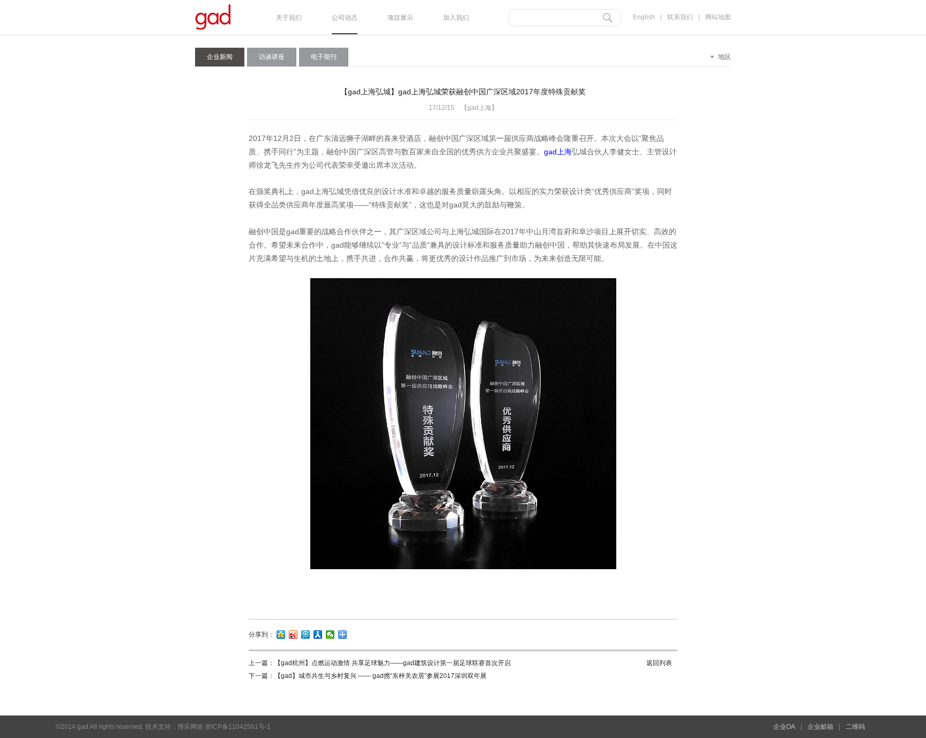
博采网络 (190, 726)
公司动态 (344, 17)
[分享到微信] (330, 634)
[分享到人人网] (318, 634)
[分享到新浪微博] (293, 634)
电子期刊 (324, 57)
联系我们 (680, 17)
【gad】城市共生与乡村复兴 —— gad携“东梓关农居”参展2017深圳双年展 (380, 676)
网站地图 (718, 17)
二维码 (855, 726)
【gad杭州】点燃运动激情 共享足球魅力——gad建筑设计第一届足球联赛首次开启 (392, 663)
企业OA (784, 726)
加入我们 (456, 17)
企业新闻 (220, 57)
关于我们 (289, 17)
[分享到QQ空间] (281, 634)
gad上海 (558, 151)
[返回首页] (213, 32)
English (644, 17)
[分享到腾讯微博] (305, 634)
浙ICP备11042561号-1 (238, 726)
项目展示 (400, 17)
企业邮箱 (820, 726)
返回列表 (659, 663)
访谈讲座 (272, 57)
